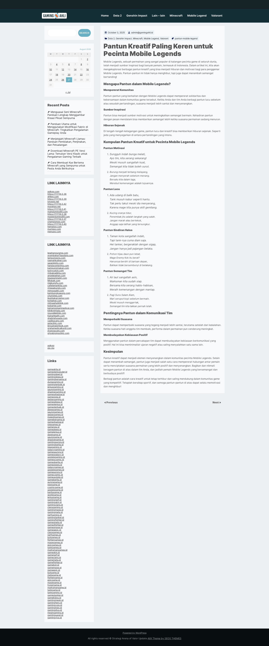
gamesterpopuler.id (57, 371)
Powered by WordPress (134, 633)
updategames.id (55, 469)
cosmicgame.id (55, 487)
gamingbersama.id (56, 379)
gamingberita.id (55, 444)
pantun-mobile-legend (186, 38)
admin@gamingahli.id (142, 32)
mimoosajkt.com (55, 290)
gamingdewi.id (54, 374)
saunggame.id (54, 437)
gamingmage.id (55, 509)
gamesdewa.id (54, 402)
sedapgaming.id (55, 399)
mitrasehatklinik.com (57, 303)
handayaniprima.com (58, 265)
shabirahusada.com (57, 318)
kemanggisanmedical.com (60, 308)
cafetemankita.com (57, 285)
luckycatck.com (55, 270)
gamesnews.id (54, 464)
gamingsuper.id (55, 615)
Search (84, 33)
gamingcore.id (54, 605)
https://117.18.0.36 (56, 194)
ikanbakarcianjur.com (58, 298)
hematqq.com (54, 226)
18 (57, 74)
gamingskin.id (54, 502)
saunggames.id (55, 412)
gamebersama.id (56, 419)
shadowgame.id (55, 439)
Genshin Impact (136, 15)
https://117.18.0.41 (56, 209)
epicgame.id (53, 580)
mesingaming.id (55, 612)
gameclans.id (54, 557)
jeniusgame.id (54, 497)
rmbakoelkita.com (56, 273)
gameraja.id (53, 427)
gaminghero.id (54, 602)
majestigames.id (55, 417)
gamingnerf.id (54, 499)
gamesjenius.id (55, 404)
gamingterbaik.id (56, 384)
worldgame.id (54, 494)
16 (87, 69)
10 (50, 69)
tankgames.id (54, 547)
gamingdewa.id (55, 376)
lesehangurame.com (57, 253)
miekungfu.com (55, 283)
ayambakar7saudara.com (60, 255)
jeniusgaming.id (55, 387)
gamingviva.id (54, 617)
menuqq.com (54, 231)
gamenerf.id (53, 555)
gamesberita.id (55, 462)
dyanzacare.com (56, 330)
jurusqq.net (53, 201)
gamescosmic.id (55, 459)
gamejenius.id (54, 432)
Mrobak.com (53, 280)
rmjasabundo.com (56, 288)
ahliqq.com (53, 196)
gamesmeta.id (54, 522)
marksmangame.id (56, 587)
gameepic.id (53, 570)
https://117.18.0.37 (56, 219)
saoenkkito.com (55, 263)
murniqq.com (54, 229)
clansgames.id (54, 532)
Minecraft (176, 15)
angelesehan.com (56, 275)
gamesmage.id (55, 527)
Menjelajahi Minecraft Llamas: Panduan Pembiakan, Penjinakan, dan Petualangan (66, 141)
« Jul (68, 92)
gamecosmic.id (55, 474)
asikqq (50, 345)
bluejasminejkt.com (57, 278)
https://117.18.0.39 (56, 199)
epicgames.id (54, 545)
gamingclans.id (55, 504)
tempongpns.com (56, 258)
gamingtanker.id (55, 517)
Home (105, 15)
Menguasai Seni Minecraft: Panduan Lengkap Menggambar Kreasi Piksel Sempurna (66, 114)
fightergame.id (54, 577)
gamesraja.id (54, 397)
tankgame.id (53, 590)
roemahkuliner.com (57, 260)
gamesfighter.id (55, 525)
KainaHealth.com (56, 315)
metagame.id (54, 575)
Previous (112, 402)
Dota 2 (117, 15)
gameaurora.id (54, 472)
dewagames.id (54, 409)
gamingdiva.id (54, 610)
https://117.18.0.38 (56, 214)
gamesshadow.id (56, 394)
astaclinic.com (54, 323)
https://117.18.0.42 (56, 204)
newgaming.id (54, 447)
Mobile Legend (197, 15)
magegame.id (54, 582)
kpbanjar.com (54, 305)
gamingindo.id (54, 607)
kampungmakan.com (58, 268)
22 (81, 74)
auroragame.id (54, 482)
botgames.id (53, 537)
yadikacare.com (55, 320)
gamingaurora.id (55, 442)
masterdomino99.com (58, 216)
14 (75, 69)
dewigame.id (54, 434)
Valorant (216, 15)
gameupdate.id (55, 477)
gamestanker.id (55, 595)
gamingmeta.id (55, 512)
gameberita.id (54, 479)
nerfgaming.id (54, 515)
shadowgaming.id (56, 392)
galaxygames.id (55, 467)
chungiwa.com (54, 295)
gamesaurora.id (55, 452)
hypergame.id (54, 585)
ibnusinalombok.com (57, 325)
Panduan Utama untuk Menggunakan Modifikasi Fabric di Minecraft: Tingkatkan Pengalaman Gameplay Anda (67, 128)
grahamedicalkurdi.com (59, 328)
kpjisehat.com (54, 300)
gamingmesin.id (55, 600)
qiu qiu (50, 348)
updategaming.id (56, 457)
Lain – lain (158, 15)
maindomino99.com (57, 211)
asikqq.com (53, 191)
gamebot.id (53, 565)
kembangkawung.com (58, 293)
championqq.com (56, 221)
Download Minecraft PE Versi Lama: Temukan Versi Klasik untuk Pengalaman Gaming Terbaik (67, 153)
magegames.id (55, 542)
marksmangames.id (57, 550)
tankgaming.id (54, 592)
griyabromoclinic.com (58, 333)
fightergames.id (55, 539)
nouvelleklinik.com (56, 313)
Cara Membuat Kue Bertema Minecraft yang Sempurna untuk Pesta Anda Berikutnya (66, 165)
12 (63, 69)
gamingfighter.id (55, 520)
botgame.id (53, 572)
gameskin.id (53, 552)
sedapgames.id (55, 414)
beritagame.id (54, 492)
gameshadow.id (55, 422)
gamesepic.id (54, 529)
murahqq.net (54, 206)
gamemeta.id (54, 560)
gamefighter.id (54, 562)
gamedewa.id (54, 429)
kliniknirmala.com (56, 310)
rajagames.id (54, 424)
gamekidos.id (54, 597)
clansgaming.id (55, 507)
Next (215, 402)
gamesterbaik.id (55, 407)
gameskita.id (54, 369)
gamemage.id (54, 567)
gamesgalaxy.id (55, 454)
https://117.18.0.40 (56, 224)
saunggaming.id (55, 389)
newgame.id (53, 484)
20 (69, 74)
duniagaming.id (55, 382)
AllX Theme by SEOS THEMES (164, 638)
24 (50, 79)
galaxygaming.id (55, 449)
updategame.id (55, 489)
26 (62, 79)
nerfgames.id (54, 534)
